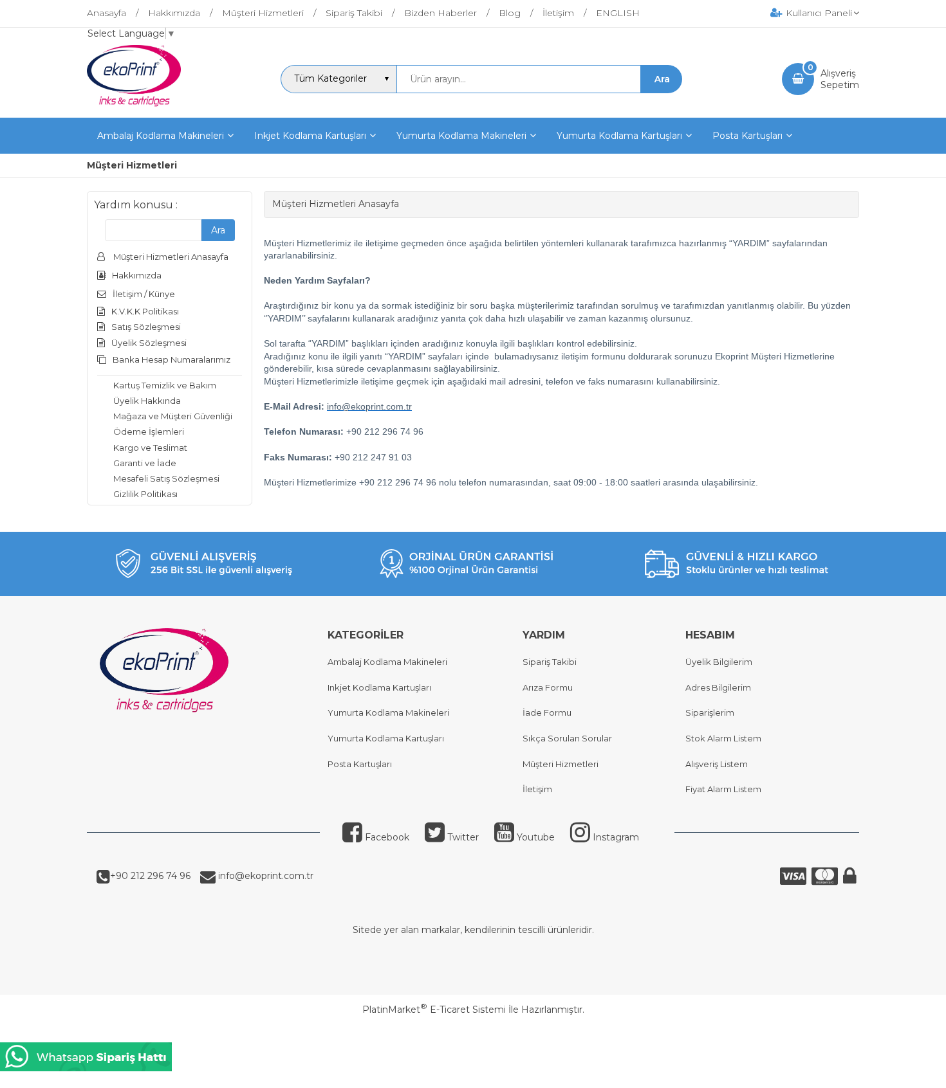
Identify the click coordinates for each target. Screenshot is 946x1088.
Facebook (387, 837)
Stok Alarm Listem (723, 738)
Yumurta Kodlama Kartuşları (386, 738)
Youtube (536, 837)
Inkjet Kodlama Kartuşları (379, 687)
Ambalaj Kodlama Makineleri (387, 662)
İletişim (537, 789)
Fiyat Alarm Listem (723, 789)
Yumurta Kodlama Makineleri (388, 712)
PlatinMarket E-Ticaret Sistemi (434, 1009)
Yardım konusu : (136, 205)
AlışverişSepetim (840, 79)
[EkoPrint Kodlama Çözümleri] (134, 106)
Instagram (616, 837)
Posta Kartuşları (360, 764)
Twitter (463, 837)
